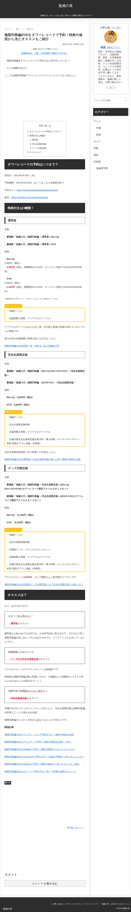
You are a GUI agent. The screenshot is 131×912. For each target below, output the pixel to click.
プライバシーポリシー (75, 904)
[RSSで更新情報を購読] (114, 87)
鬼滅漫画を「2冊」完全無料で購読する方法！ (44, 53)
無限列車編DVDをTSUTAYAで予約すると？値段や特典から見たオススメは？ (44, 756)
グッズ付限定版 (39, 148)
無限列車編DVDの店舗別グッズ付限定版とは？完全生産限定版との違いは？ (43, 584)
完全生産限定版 (39, 144)
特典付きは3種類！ (38, 135)
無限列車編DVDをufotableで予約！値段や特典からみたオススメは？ (39, 749)
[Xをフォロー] (107, 87)
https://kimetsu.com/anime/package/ (29, 197)
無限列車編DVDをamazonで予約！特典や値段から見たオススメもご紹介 (42, 764)
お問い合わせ (57, 904)
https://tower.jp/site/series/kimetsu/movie (37, 190)
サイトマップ (91, 904)
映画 (8, 783)
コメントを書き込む (45, 883)
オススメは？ (35, 152)
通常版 (35, 140)
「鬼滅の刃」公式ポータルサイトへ (114, 904)
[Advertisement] (44, 99)
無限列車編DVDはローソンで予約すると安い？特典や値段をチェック (40, 771)
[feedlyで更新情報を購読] (110, 87)
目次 (41, 125)
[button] (125, 100)
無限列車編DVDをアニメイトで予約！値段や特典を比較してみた (38, 742)
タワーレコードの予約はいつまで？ (45, 131)
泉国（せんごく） (110, 47)
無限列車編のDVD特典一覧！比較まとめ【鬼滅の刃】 (32, 346)
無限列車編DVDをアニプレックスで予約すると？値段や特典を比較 (39, 734)
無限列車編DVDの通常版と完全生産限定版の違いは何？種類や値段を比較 (42, 459)
